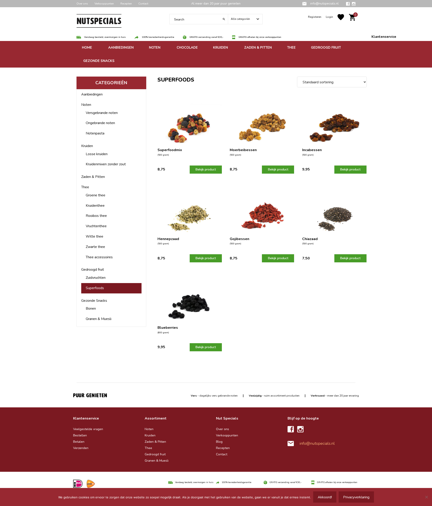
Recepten (126, 3)
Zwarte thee (95, 246)
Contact (143, 3)
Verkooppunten (104, 3)
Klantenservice (383, 36)
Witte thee (94, 236)
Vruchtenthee (96, 226)
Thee (85, 187)
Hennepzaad (168, 238)
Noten (86, 104)
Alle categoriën (240, 19)
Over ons (82, 3)
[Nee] (426, 497)
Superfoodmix (170, 149)
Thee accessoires (99, 257)
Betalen (78, 442)
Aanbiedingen (92, 94)
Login (329, 17)
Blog (219, 442)
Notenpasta (95, 133)
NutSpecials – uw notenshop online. (99, 22)
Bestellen (80, 435)
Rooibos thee (96, 215)
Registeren (314, 17)
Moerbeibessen (243, 149)
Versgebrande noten (102, 112)
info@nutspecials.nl (324, 3)
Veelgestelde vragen (88, 429)
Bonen (91, 308)
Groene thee (95, 195)
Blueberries (168, 327)
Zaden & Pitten (93, 176)
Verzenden (80, 448)
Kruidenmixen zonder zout (106, 164)
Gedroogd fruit (92, 269)
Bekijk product (206, 169)
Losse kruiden (97, 154)
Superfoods (95, 288)
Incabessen (312, 149)
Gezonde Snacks (94, 300)
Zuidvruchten (96, 277)
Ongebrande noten (100, 122)
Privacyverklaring (356, 497)
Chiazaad (310, 238)
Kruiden (87, 145)
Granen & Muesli (98, 318)
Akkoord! (325, 497)
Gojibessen (239, 238)
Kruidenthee (95, 205)
